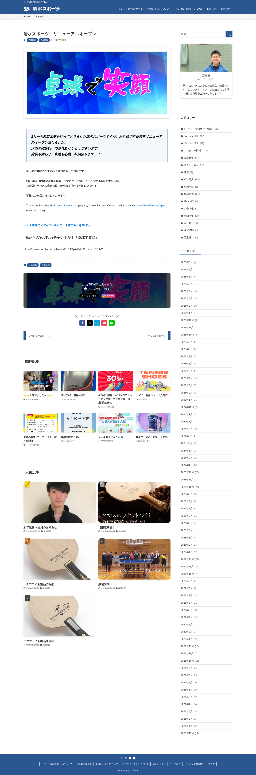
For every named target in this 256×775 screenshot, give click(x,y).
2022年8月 (188, 588)
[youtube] (134, 758)
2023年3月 (188, 537)
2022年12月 (190, 559)
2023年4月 (189, 530)
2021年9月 (189, 667)
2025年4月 (189, 378)
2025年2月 (189, 392)
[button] (82, 323)
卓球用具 (192, 179)
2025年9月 (188, 342)
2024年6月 (189, 428)
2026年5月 (188, 284)
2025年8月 (188, 349)
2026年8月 (188, 262)
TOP (43, 764)
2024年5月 (188, 436)
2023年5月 (188, 523)
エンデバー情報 (196, 150)
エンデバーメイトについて (135, 764)
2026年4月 (189, 291)
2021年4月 (189, 704)
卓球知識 (192, 193)
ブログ (211, 764)
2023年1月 (189, 552)
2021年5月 (189, 697)
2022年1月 (189, 639)
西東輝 (191, 237)
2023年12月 (190, 472)
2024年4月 (188, 443)
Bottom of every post (65, 205)
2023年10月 (190, 486)
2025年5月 (188, 370)
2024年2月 (189, 457)
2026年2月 (189, 305)
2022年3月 (189, 624)
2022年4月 (189, 617)
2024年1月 (189, 465)
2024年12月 (189, 407)
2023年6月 (189, 515)
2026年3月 (189, 298)
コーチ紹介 (175, 764)
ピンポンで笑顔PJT (194, 764)
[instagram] (125, 758)
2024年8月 (188, 421)
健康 (188, 172)
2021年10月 (190, 660)
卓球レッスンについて (106, 764)
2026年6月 (188, 276)
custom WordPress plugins (149, 205)
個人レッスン (194, 165)
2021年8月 (189, 675)
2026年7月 (188, 269)
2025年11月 (189, 327)
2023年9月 (189, 494)
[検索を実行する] (229, 34)
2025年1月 (189, 399)
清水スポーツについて (61, 764)
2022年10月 (189, 573)
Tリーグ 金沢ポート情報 (201, 128)
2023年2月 (189, 544)
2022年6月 (189, 602)
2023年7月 (188, 508)
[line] (130, 758)
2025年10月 (189, 334)
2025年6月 (188, 363)
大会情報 (191, 208)
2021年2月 (189, 718)
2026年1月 (189, 312)
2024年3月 (189, 450)
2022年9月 (188, 581)
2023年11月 (189, 479)
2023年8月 (188, 501)
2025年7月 (188, 356)
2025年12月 (189, 320)
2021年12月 (190, 646)
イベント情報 (194, 143)
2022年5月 (189, 610)
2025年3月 (188, 385)
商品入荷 (191, 201)
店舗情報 (44, 40)
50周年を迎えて (84, 764)
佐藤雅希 (32, 40)
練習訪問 (191, 230)
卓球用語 (191, 186)
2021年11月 (189, 653)
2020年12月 (190, 733)
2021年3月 (189, 711)
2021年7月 (189, 682)
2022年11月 (189, 566)
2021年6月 (189, 689)
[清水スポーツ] (42, 9)
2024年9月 (188, 414)
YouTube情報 (194, 136)
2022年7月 (189, 595)
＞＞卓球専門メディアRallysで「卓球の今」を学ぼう (57, 225)
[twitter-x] (121, 758)
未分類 (191, 223)
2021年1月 (189, 725)
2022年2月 (189, 631)
